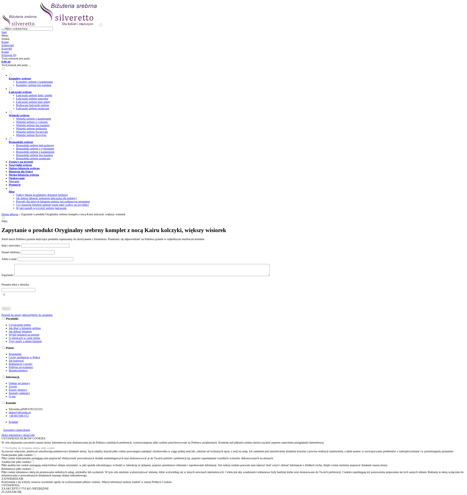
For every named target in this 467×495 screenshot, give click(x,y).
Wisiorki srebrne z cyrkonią (32, 122)
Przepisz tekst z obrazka (15, 284)
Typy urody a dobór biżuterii (25, 341)
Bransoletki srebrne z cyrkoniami (35, 148)
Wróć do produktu (42, 315)
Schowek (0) (8, 55)
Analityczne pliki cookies (16, 461)
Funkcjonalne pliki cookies (16, 455)
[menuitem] (214, 80)
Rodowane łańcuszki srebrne (32, 105)
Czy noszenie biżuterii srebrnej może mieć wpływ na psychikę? (52, 204)
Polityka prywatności (21, 367)
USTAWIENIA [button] (10, 485)
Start (4, 32)
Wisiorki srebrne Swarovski (32, 131)
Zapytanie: (7, 275)
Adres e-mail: (9, 259)
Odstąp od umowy (19, 383)
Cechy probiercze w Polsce (24, 357)
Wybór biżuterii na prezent (24, 334)
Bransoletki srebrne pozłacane (33, 158)
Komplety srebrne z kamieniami (34, 81)
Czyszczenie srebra (20, 324)
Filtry (4, 221)
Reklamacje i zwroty (20, 363)
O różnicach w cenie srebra (24, 338)
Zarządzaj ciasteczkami (16, 430)
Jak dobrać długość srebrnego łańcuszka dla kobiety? (46, 198)
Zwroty (13, 386)
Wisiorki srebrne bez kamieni (32, 125)
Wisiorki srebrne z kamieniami (33, 118)
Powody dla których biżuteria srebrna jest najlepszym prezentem (53, 201)
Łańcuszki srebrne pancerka (32, 98)
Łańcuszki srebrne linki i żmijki (34, 95)
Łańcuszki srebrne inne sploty (33, 101)
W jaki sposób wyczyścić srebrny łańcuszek (41, 208)
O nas (12, 396)
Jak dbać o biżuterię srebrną (25, 328)
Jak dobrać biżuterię (20, 331)
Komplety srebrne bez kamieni (33, 85)
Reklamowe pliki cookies (16, 468)
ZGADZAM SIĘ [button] (11, 491)
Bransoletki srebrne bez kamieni (34, 155)
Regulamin (15, 354)
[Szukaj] (2, 29)
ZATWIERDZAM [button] (12, 478)
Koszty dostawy (18, 389)
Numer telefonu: (11, 252)
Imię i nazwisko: (11, 245)
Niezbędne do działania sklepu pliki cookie (30, 448)
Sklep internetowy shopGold (17, 435)
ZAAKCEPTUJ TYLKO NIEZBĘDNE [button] (25, 488)
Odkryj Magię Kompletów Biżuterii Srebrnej (42, 195)
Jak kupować (16, 360)
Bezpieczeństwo (18, 370)
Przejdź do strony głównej (16, 315)
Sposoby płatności (19, 393)
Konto (5, 42)
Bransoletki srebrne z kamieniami (35, 151)
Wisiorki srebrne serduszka (31, 128)
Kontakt (13, 421)
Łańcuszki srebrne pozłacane (32, 108)
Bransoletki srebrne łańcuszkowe (35, 145)
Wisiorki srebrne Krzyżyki (31, 135)
